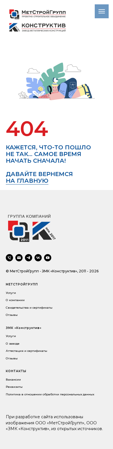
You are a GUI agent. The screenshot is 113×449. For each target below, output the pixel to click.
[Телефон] (9, 257)
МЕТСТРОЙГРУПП (22, 284)
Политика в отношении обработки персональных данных (50, 394)
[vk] (38, 257)
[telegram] (28, 257)
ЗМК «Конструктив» (23, 328)
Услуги (11, 293)
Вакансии (13, 379)
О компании (15, 300)
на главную (27, 180)
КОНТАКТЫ (16, 371)
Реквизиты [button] (14, 387)
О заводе (12, 343)
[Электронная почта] (19, 257)
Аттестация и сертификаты (26, 351)
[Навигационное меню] (102, 11)
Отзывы (12, 315)
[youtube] (47, 257)
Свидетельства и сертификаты (29, 307)
